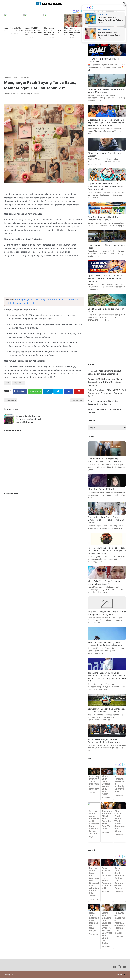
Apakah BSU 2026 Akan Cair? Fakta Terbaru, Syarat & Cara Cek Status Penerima (105, 278)
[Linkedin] (68, 391)
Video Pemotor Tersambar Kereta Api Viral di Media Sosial (106, 90)
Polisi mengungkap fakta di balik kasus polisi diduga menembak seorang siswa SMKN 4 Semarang (107, 550)
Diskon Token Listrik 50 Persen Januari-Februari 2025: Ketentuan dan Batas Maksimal (106, 186)
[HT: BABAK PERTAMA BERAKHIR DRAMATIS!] (107, 55)
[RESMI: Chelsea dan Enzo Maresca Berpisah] (107, 150)
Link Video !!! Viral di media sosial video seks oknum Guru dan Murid (104, 460)
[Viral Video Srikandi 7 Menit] (107, 486)
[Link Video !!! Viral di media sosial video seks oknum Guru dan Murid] (107, 455)
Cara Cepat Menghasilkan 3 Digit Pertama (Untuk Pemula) (104, 218)
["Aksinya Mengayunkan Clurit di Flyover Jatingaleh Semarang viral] (107, 608)
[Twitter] (58, 391)
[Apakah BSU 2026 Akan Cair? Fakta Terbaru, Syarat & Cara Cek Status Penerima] (107, 272)
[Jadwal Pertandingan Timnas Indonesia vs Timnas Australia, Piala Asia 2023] (107, 705)
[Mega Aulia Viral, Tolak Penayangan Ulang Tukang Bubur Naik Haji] (107, 578)
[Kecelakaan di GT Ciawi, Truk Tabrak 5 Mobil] (107, 241)
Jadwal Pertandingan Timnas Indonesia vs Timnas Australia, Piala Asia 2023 (106, 710)
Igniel (124, 975)
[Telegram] (48, 391)
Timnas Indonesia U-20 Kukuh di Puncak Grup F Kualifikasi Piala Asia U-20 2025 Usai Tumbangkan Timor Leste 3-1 (107, 677)
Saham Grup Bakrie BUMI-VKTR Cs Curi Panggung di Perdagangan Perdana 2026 (107, 393)
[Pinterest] (79, 391)
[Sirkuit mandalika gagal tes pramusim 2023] (107, 305)
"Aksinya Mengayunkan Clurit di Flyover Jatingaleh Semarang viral (107, 613)
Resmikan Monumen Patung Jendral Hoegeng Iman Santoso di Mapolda (105, 643)
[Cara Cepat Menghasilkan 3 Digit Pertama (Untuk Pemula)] (107, 213)
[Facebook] (114, 967)
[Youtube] (124, 967)
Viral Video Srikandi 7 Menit (101, 489)
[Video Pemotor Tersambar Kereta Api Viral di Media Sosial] (107, 86)
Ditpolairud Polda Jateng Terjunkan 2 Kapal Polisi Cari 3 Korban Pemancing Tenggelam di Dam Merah (106, 123)
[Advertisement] (44, 58)
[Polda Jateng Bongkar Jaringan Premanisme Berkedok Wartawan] (107, 736)
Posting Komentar (31, 93)
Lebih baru (11, 400)
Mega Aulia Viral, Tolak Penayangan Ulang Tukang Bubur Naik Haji (105, 582)
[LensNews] (49, 3)
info (8, 383)
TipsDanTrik (19, 383)
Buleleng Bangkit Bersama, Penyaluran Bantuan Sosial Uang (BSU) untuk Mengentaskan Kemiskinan (28, 419)
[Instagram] (119, 967)
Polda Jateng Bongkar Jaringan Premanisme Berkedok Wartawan (104, 740)
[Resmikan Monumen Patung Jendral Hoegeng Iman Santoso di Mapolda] (107, 639)
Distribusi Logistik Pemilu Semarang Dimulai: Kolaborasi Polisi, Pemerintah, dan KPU (106, 520)
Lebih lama (77, 400)
